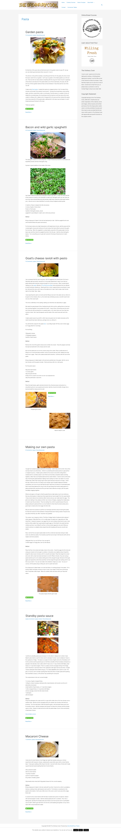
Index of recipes (81, 2)
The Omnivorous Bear (47, 285)
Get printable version (30, 714)
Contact (63, 7)
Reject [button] (80, 830)
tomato (40, 619)
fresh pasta (35, 89)
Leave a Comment (29, 619)
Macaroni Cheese (36, 736)
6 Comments (28, 450)
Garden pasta (34, 32)
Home (63, 2)
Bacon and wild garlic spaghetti (46, 127)
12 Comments (28, 35)
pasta (34, 35)
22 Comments (28, 130)
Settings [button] (86, 830)
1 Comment (28, 739)
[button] (102, 5)
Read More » (28, 112)
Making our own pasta (40, 447)
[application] (93, 2)
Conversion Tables (72, 7)
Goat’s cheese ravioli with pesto (46, 258)
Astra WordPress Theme (73, 826)
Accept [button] (75, 830)
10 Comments (28, 261)
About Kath (90, 2)
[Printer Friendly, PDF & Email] (29, 108)
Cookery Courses (71, 2)
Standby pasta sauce (39, 615)
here (45, 323)
